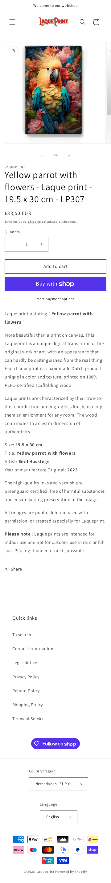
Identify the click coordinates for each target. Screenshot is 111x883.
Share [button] (16, 569)
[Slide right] (69, 155)
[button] (12, 22)
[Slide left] (42, 155)
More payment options (56, 298)
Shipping (34, 222)
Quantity (12, 231)
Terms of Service (28, 718)
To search (21, 634)
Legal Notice (24, 662)
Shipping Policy (27, 704)
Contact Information (32, 648)
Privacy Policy (25, 677)
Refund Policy (26, 690)
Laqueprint (46, 871)
